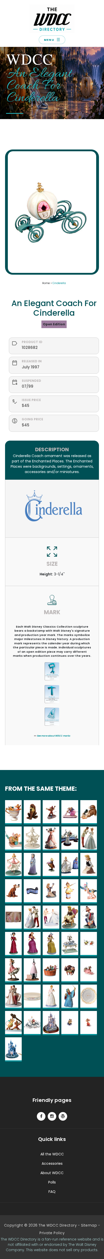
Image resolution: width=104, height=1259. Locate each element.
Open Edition (54, 324)
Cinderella (59, 283)
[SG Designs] (63, 1116)
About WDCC (52, 1172)
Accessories (52, 1163)
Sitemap (89, 1225)
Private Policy (52, 1232)
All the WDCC (52, 1154)
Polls (52, 1182)
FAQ (52, 1191)
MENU (52, 40)
